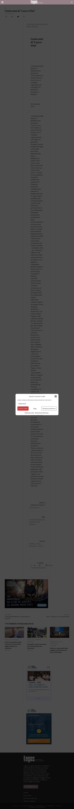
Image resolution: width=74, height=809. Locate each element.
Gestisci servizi (22, 403)
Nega (35, 408)
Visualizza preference (49, 408)
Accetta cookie (22, 408)
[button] (56, 396)
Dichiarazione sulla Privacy (41, 412)
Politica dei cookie (29, 412)
